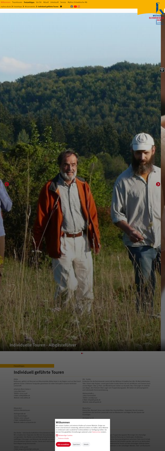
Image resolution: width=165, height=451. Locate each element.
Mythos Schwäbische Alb (77, 2)
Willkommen (5, 2)
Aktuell (46, 2)
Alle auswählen (63, 444)
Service (63, 2)
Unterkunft (54, 2)
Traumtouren (17, 2)
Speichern (76, 444)
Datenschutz (96, 432)
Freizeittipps (29, 2)
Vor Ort (39, 2)
